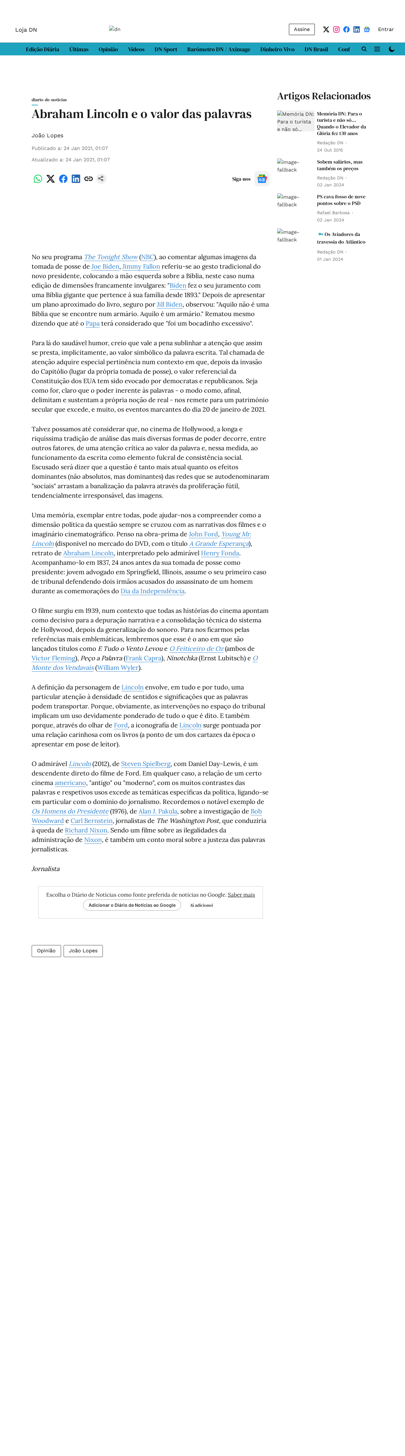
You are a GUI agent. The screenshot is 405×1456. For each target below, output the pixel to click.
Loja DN (26, 29)
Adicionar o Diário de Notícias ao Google (132, 905)
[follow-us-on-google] (262, 178)
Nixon (93, 839)
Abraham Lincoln (88, 553)
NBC (147, 257)
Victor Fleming (53, 658)
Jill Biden (170, 304)
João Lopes (47, 135)
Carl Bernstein (92, 820)
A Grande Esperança (219, 543)
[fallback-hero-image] (296, 121)
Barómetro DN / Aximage (218, 49)
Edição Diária (42, 49)
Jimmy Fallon (141, 266)
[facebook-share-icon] (63, 182)
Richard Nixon (86, 830)
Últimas (79, 49)
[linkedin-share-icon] (76, 182)
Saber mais (241, 894)
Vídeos (136, 49)
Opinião (108, 49)
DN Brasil (316, 49)
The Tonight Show (111, 257)
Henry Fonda (220, 553)
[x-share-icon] (51, 182)
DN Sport (166, 49)
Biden (178, 285)
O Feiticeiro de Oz (196, 648)
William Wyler (118, 667)
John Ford (203, 534)
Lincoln (133, 687)
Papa (93, 323)
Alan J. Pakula (158, 811)
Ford (121, 725)
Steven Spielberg (146, 764)
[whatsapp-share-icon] (38, 182)
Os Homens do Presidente (70, 811)
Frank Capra (143, 658)
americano (70, 783)
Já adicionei (201, 905)
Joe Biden (105, 266)
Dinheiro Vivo (277, 49)
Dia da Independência (152, 591)
